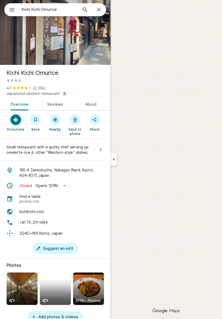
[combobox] (49, 9)
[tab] (18, 103)
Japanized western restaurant (33, 93)
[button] (55, 185)
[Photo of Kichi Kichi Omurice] (55, 32)
